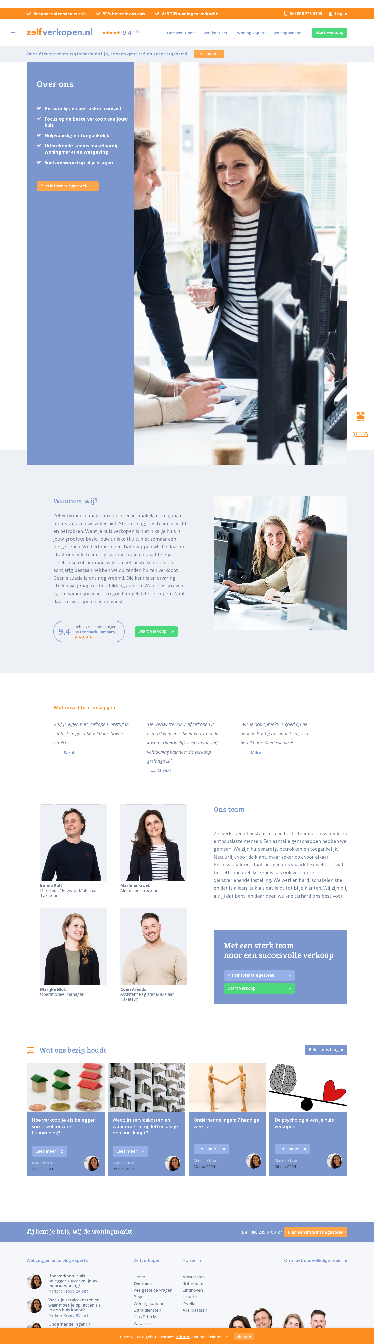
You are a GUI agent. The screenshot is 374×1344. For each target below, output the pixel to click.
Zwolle (189, 1303)
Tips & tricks (145, 1317)
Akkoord (244, 1336)
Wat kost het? (216, 32)
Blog (138, 1297)
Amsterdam (194, 1277)
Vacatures (143, 1323)
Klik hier (183, 1336)
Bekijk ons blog (324, 1049)
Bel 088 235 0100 (306, 13)
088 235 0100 (264, 1232)
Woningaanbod (287, 32)
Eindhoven (193, 1290)
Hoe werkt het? (181, 32)
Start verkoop (329, 32)
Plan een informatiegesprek (315, 1232)
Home (139, 1277)
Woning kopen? (251, 32)
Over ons (143, 1283)
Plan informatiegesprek (65, 186)
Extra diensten (147, 1310)
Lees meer (207, 53)
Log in (341, 14)
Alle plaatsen (195, 1310)
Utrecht (190, 1297)
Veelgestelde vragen (153, 1290)
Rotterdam (193, 1283)
